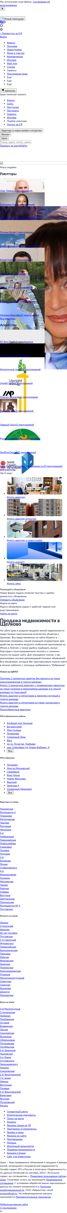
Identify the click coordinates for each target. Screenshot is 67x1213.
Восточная (6, 1084)
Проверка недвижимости (21, 1149)
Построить (13, 110)
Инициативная (8, 874)
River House (13, 775)
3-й (2, 857)
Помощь (11, 1142)
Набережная (7, 836)
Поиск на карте (15, 1118)
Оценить (11, 114)
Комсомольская (9, 950)
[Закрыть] (2, 9)
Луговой (4, 1022)
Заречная (5, 964)
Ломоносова (7, 902)
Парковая (5, 953)
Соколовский (7, 1071)
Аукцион (11, 1121)
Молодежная (7, 819)
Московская (6, 881)
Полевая (4, 850)
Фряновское (6, 960)
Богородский (14, 726)
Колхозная (6, 1036)
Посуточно (13, 107)
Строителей (6, 926)
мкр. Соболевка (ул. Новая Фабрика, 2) (28, 747)
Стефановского (8, 867)
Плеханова (6, 815)
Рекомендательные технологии (33, 1196)
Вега (9, 740)
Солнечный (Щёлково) (19, 789)
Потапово (12, 764)
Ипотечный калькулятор (20, 1146)
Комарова (5, 860)
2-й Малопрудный (10, 1008)
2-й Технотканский (10, 1074)
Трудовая (5, 853)
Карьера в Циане (16, 1153)
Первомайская (8, 840)
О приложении (8, 1207)
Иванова (4, 929)
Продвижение (15, 1139)
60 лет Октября (8, 933)
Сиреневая (6, 846)
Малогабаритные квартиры (15, 709)
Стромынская (7, 1012)
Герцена (4, 1067)
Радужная (5, 826)
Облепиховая (7, 1040)
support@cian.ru (8, 1193)
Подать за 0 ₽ (14, 124)
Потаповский (7, 1102)
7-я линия (5, 1078)
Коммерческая (15, 56)
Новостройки (14, 49)
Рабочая (4, 888)
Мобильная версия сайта (14, 1204)
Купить (11, 100)
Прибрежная (7, 1019)
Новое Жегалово (16, 778)
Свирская (5, 984)
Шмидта (5, 991)
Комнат (5, 134)
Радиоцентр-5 (8, 812)
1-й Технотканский (10, 1091)
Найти (23, 145)
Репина (4, 1105)
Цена (4, 138)
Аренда (11, 42)
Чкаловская (6, 1053)
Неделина (5, 829)
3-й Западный (7, 1050)
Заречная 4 (13, 785)
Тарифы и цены (15, 1132)
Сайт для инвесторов (19, 1156)
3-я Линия (5, 1057)
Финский (12, 782)
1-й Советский (8, 939)
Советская (5, 981)
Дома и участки (15, 53)
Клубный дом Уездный (19, 723)
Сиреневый (13, 771)
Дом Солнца (14, 730)
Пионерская (6, 808)
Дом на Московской (18, 768)
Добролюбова (8, 843)
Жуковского (7, 943)
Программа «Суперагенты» (22, 1128)
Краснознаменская (10, 971)
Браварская (6, 1026)
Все (10, 751)
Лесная (4, 1029)
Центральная (7, 898)
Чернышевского (9, 1064)
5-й (2, 833)
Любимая (5, 1015)
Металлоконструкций (12, 977)
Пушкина (5, 974)
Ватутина (5, 895)
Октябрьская (7, 1046)
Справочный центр (17, 1111)
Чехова (4, 885)
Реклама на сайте (16, 1135)
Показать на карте (10, 145)
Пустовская (6, 909)
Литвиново (13, 733)
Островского (7, 1060)
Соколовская (7, 1033)
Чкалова (4, 822)
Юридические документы (21, 1115)
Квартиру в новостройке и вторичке (21, 130)
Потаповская (7, 1043)
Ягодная (4, 1098)
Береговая (5, 1095)
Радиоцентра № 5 (10, 905)
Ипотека (11, 60)
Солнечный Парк (16, 737)
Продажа (12, 46)
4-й (2, 871)
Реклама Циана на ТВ (19, 1125)
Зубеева (4, 891)
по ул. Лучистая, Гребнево (21, 743)
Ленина (4, 922)
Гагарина (5, 878)
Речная (4, 864)
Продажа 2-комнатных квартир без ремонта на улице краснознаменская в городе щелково (30, 680)
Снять (10, 103)
